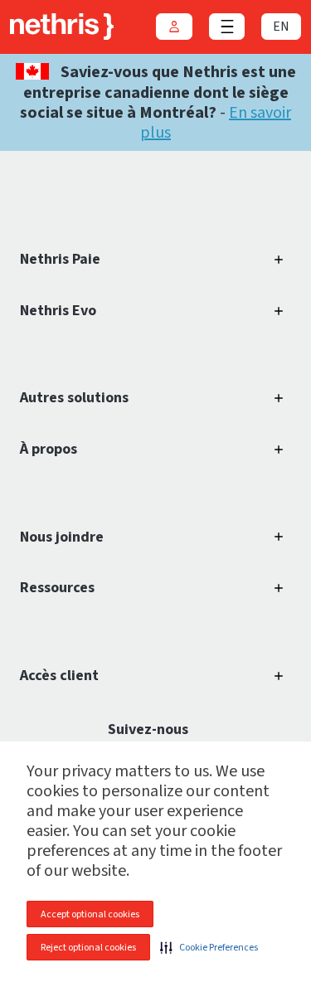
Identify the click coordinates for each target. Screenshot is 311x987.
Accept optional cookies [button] (90, 914)
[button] (209, 947)
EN (281, 26)
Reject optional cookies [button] (88, 948)
